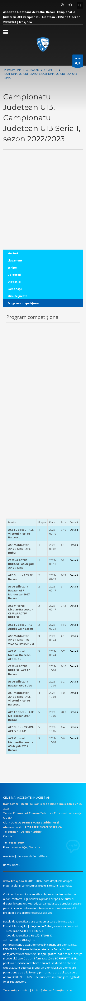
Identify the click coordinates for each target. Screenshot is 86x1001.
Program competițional (24, 303)
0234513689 (16, 842)
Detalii (74, 530)
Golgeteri (14, 275)
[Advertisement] (43, 207)
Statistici (14, 282)
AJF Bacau (32, 70)
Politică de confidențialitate (52, 990)
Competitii (50, 70)
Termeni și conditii (16, 990)
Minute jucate (17, 296)
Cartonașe (15, 289)
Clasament (15, 260)
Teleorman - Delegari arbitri (22, 832)
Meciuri (13, 253)
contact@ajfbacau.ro (27, 847)
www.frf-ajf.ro (13, 881)
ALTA (78, 61)
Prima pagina (13, 70)
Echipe (12, 267)
